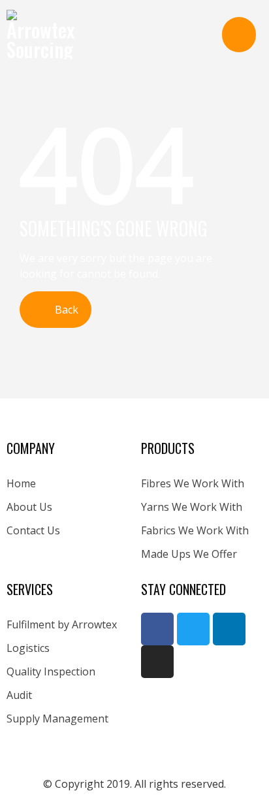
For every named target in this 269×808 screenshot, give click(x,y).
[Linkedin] (229, 629)
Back (65, 309)
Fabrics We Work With (195, 530)
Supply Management (57, 718)
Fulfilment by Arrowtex (62, 624)
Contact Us (33, 530)
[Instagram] (157, 661)
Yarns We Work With (191, 507)
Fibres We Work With (192, 483)
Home (21, 483)
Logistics (28, 648)
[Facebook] (157, 629)
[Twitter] (193, 629)
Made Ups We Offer (189, 554)
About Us (29, 507)
